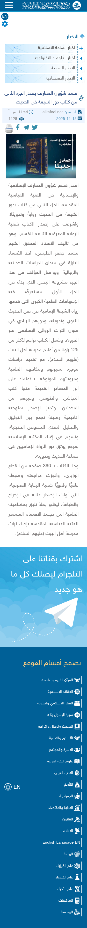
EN (4, 17)
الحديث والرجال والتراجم (55, 726)
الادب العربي (63, 773)
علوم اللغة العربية (60, 761)
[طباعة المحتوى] (9, 128)
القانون (67, 819)
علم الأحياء (65, 889)
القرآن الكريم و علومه (57, 680)
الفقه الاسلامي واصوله (55, 703)
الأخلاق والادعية (61, 738)
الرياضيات (65, 901)
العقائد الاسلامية (60, 692)
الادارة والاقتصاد (60, 808)
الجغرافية (66, 796)
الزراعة (68, 854)
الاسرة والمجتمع (61, 750)
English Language (58, 842)
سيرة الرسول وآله (60, 715)
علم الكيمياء (64, 877)
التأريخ (68, 784)
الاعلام (68, 831)
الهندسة (67, 912)
